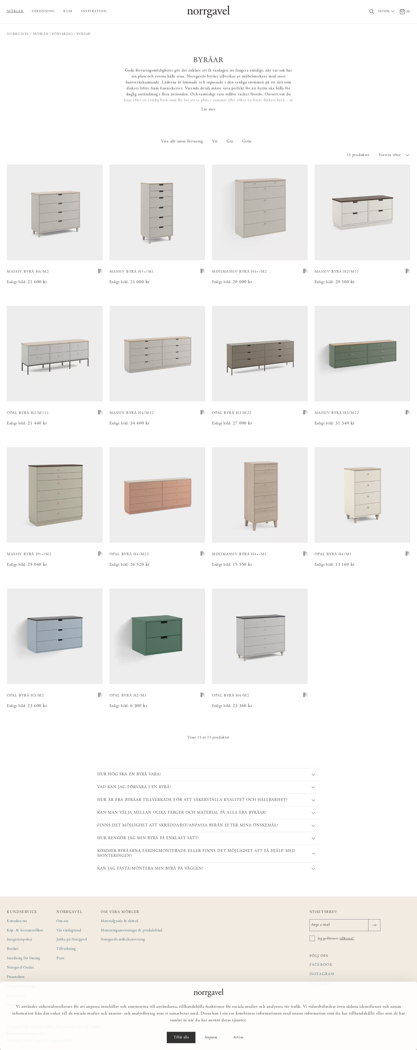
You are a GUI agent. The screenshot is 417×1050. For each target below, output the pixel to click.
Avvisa (238, 1038)
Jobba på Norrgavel (71, 940)
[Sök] (372, 12)
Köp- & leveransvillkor (25, 931)
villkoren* (347, 938)
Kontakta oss (17, 921)
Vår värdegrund (68, 931)
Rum (68, 11)
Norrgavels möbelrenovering (123, 940)
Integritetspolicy (20, 940)
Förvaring (62, 34)
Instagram (322, 974)
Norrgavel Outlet (20, 968)
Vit (215, 142)
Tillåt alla (181, 1038)
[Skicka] (374, 925)
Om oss (62, 921)
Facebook (321, 965)
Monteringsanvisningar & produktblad (132, 931)
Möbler (15, 11)
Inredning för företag (23, 958)
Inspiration (94, 11)
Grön (246, 142)
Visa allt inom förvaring (182, 142)
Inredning (43, 11)
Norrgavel (18, 34)
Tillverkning (66, 949)
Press (60, 958)
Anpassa (211, 1038)
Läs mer (208, 109)
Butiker (13, 949)
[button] (394, 155)
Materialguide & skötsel (119, 921)
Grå (230, 142)
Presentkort (16, 977)
